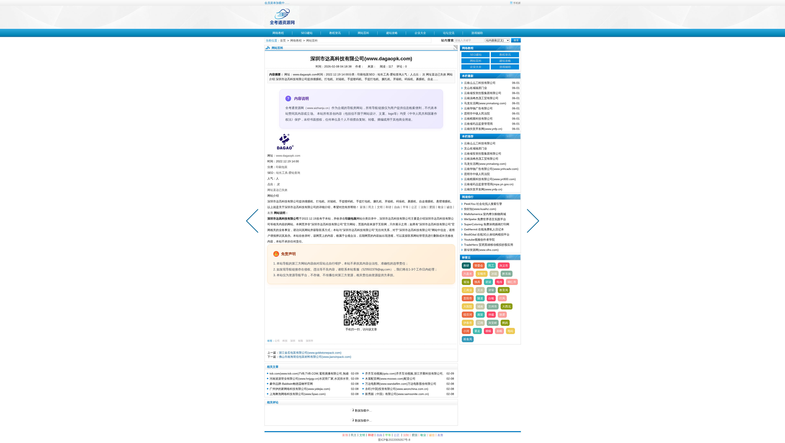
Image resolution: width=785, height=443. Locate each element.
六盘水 (467, 273)
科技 (285, 340)
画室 (480, 314)
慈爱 (502, 314)
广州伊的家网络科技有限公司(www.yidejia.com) (300, 388)
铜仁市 (512, 282)
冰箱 (494, 273)
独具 (477, 282)
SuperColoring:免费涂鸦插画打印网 (486, 224)
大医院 (467, 306)
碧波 (488, 282)
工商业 (467, 290)
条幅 (499, 331)
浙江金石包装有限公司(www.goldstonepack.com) (310, 352)
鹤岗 (505, 322)
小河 (466, 331)
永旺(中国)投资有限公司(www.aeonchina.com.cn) (396, 388)
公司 (277, 340)
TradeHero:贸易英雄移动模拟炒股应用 (488, 244)
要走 (477, 331)
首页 (283, 40)
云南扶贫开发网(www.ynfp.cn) (483, 128)
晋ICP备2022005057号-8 (394, 439)
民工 (491, 265)
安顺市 (481, 273)
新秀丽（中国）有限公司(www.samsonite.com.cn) (397, 394)
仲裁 (491, 314)
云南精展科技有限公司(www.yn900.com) (490, 179)
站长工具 (282, 172)
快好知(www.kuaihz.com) (480, 209)
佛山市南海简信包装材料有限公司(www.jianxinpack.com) (315, 356)
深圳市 (309, 340)
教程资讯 (335, 33)
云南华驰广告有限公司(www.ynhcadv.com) (491, 168)
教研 (466, 265)
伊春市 (467, 322)
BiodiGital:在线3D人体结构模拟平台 (486, 234)
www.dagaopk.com (288, 155)
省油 (466, 282)
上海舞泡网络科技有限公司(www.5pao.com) (298, 394)
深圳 (292, 340)
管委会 (478, 265)
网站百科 (363, 33)
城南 (480, 306)
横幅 (488, 331)
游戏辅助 (477, 33)
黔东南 (506, 273)
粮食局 (467, 339)
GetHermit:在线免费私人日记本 (484, 229)
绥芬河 (467, 314)
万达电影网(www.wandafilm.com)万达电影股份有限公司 (400, 383)
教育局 (503, 290)
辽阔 (480, 322)
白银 (491, 298)
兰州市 (492, 306)
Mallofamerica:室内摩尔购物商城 (485, 214)
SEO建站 (307, 33)
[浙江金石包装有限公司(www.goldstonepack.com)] (253, 221)
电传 (499, 282)
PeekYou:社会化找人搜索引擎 (483, 203)
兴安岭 (492, 322)
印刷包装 (281, 167)
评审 (491, 290)
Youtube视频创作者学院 (479, 239)
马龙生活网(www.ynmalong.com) (485, 103)
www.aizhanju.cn (318, 108)
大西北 (506, 306)
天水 (480, 290)
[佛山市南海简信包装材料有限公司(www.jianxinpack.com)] (532, 221)
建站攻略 (392, 33)
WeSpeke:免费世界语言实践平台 (485, 219)
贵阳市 (467, 298)
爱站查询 (294, 172)
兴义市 (503, 265)
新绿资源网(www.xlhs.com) (481, 249)
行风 (502, 298)
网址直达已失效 (277, 190)
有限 (300, 340)
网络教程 (278, 33)
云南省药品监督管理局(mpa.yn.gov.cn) (489, 184)
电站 (510, 331)
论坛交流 (448, 33)
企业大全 (420, 33)
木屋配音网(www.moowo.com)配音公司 (390, 378)
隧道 (480, 298)
